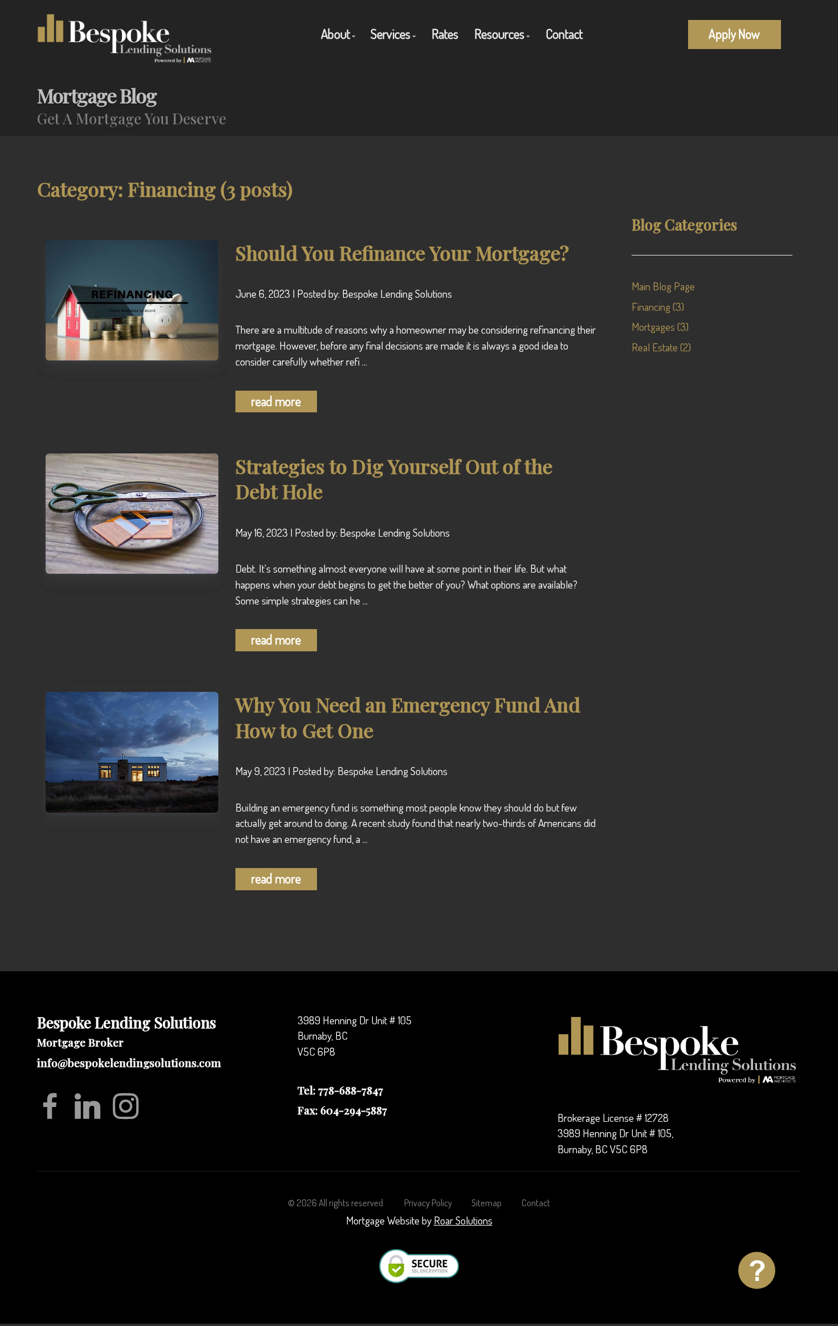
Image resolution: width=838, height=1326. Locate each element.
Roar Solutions (463, 1220)
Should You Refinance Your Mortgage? (402, 253)
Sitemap (486, 1203)
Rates (445, 33)
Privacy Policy (428, 1203)
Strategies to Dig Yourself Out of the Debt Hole (393, 479)
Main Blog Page (663, 286)
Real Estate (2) (661, 347)
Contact (564, 33)
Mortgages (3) (660, 326)
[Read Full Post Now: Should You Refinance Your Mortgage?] (132, 298)
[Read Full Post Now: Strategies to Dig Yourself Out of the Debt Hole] (132, 512)
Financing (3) (658, 306)
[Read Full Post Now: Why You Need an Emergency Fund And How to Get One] (132, 751)
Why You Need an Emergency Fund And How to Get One (407, 717)
